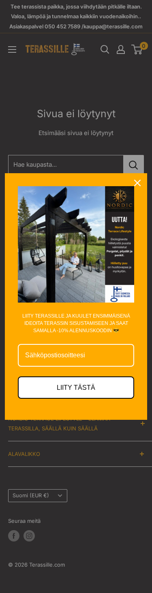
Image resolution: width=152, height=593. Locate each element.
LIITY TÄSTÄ (76, 387)
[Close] (137, 183)
